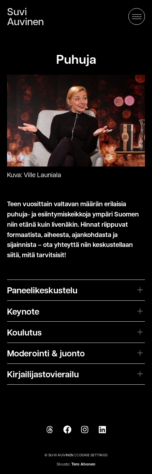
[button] (136, 16)
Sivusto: (76, 465)
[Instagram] (85, 429)
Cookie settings (92, 454)
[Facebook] (67, 429)
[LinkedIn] (102, 429)
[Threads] (49, 429)
